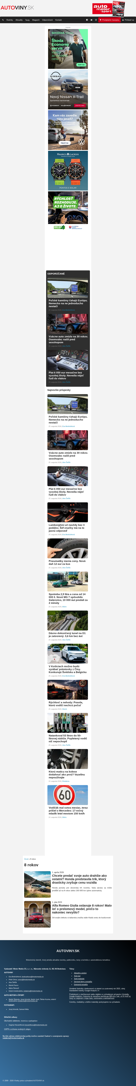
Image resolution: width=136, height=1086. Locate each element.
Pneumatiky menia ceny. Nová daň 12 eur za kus (67, 562)
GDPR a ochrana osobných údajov (17, 1029)
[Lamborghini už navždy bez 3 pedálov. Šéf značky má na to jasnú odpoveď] (67, 521)
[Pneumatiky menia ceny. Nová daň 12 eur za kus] (67, 557)
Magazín (36, 20)
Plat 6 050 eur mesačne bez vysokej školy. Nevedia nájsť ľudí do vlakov (66, 375)
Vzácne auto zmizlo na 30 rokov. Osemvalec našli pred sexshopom (68, 339)
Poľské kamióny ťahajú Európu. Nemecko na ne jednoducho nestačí (68, 303)
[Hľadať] (3, 20)
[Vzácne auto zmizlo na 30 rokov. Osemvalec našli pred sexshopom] (67, 333)
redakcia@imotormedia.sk (33, 991)
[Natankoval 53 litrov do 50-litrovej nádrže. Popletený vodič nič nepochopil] (67, 732)
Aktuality (19, 20)
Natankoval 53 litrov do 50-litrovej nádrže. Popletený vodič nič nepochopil (68, 738)
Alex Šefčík (66, 346)
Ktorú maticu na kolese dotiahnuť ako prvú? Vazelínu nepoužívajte (67, 774)
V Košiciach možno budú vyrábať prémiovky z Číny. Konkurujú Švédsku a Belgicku (68, 669)
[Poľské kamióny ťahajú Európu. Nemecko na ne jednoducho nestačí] (67, 296)
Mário (64, 607)
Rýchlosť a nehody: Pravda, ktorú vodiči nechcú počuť (66, 704)
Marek (64, 709)
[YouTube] (91, 20)
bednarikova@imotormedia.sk (33, 977)
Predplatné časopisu (110, 20)
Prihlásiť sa (129, 20)
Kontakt (58, 20)
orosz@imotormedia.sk (26, 979)
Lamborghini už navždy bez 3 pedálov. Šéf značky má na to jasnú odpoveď (67, 528)
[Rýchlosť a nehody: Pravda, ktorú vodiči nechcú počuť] (67, 698)
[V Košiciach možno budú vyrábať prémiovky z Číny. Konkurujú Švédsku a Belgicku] (67, 662)
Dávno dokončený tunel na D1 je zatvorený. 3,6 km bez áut (67, 634)
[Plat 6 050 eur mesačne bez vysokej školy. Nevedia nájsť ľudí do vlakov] (67, 369)
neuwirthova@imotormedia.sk (36, 1025)
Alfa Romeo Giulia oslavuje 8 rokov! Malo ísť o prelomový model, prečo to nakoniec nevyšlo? (82, 909)
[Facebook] (87, 20)
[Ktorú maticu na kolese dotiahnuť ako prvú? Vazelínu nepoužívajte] (67, 768)
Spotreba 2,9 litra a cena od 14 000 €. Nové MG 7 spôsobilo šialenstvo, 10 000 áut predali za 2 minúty (68, 598)
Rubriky (10, 20)
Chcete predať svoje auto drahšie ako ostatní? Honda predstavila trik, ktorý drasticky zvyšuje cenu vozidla (79, 879)
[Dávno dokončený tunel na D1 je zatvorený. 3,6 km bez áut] (67, 629)
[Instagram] (96, 20)
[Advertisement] (68, 248)
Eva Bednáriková (68, 310)
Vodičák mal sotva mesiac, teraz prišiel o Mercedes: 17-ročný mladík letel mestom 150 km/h (68, 810)
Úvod (26, 859)
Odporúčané (47, 20)
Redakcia (65, 781)
